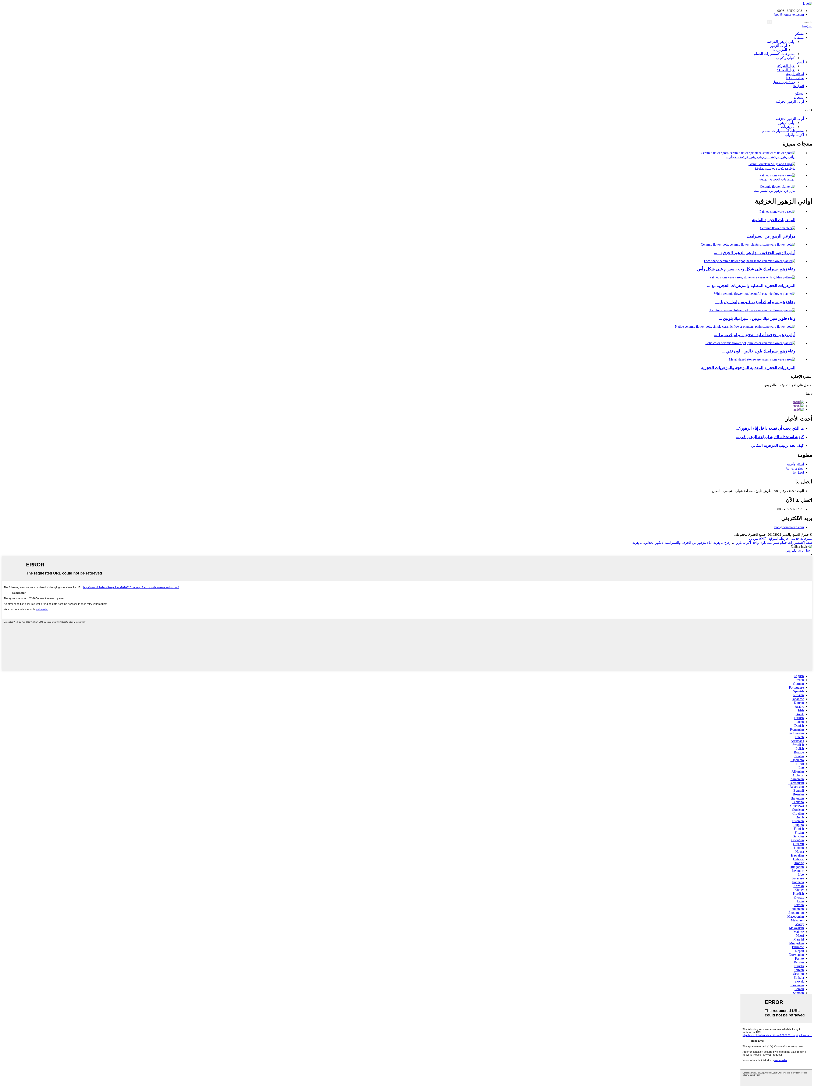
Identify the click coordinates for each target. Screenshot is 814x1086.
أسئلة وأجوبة (795, 74)
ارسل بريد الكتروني (798, 550)
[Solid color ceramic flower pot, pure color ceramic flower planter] (750, 343)
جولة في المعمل (783, 82)
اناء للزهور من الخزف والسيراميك (688, 542)
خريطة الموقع (779, 538)
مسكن (799, 33)
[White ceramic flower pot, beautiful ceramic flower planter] (754, 293)
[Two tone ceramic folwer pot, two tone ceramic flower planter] (752, 310)
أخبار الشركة (786, 66)
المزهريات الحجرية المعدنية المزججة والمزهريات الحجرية (748, 367)
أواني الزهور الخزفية (781, 41)
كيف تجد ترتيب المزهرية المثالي (777, 445)
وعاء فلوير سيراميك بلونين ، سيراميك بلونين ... (757, 318)
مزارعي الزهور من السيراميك (774, 190)
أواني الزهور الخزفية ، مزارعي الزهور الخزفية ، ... (754, 252)
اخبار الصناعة (786, 70)
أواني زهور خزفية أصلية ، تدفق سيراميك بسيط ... (754, 335)
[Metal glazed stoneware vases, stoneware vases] (762, 359)
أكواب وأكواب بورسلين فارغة (775, 168)
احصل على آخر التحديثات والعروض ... (786, 385)
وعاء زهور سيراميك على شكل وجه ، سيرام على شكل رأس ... (744, 269)
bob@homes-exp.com (789, 527)
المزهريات (779, 50)
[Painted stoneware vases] (777, 211)
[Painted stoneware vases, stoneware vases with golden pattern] (752, 277)
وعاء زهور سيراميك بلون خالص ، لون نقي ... (758, 351)
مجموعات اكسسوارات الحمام (774, 54)
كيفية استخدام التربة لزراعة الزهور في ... (770, 437)
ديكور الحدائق (653, 542)
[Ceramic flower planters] (777, 228)
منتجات (798, 37)
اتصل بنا (798, 86)
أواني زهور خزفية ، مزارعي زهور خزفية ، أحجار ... (760, 157)
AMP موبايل (757, 538)
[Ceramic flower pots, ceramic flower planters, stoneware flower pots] (748, 244)
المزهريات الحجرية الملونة (777, 179)
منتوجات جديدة (801, 538)
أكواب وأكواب (785, 58)
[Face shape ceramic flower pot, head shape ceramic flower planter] (749, 261)
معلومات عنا (795, 78)
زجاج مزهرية (722, 542)
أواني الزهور (778, 46)
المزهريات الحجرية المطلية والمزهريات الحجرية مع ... (751, 285)
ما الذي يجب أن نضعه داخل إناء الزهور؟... (770, 428)
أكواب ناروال (742, 542)
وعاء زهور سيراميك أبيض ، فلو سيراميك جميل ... (755, 302)
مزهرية (637, 542)
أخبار (800, 62)
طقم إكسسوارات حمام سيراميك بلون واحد (782, 542)
